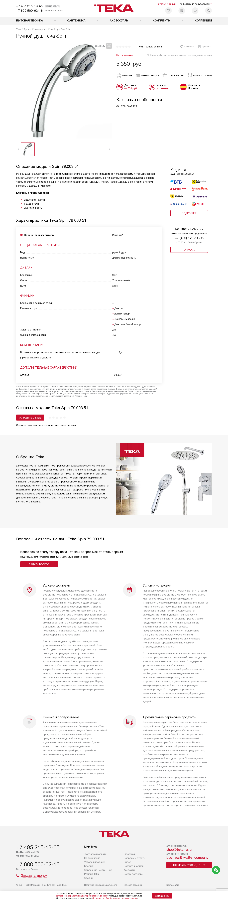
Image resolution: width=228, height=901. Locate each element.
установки (163, 88)
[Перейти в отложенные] (168, 10)
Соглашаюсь (162, 896)
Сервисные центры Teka (98, 870)
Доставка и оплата (95, 854)
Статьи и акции (167, 4)
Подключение (92, 858)
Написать (189, 250)
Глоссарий (130, 854)
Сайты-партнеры (133, 874)
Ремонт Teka (91, 874)
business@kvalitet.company (187, 857)
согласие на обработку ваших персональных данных (81, 896)
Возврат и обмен (134, 866)
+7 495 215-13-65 (29, 6)
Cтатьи (88, 878)
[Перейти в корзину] (195, 10)
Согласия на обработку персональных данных (114, 898)
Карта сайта (172, 885)
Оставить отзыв (30, 417)
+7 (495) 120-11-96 (189, 238)
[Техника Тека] (114, 8)
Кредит (88, 866)
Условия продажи (94, 862)
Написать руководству (189, 865)
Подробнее (189, 213)
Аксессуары (119, 20)
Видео (127, 862)
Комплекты (161, 20)
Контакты (129, 870)
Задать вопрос (39, 564)
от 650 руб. (130, 88)
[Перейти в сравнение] (181, 10)
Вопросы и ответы (134, 858)
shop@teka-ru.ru (179, 849)
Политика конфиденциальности (100, 885)
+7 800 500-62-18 (29, 10)
